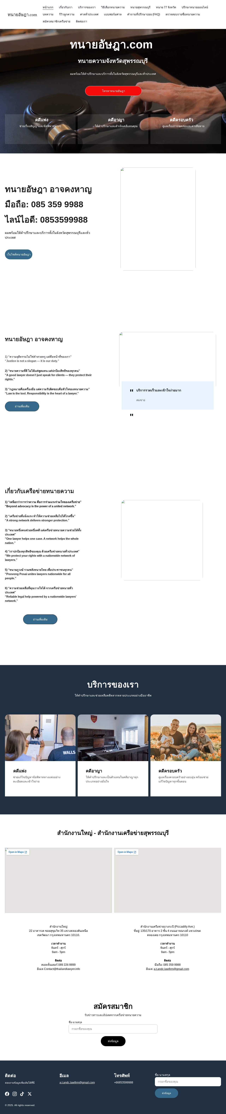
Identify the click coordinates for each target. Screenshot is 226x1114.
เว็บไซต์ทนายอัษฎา (19, 254)
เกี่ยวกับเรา (65, 7)
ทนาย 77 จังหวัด (166, 7)
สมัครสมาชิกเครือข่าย (56, 21)
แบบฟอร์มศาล (113, 14)
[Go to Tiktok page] (22, 1094)
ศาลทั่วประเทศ (89, 14)
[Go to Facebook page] (7, 1094)
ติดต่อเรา (81, 21)
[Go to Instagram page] (15, 1094)
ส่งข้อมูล (113, 1041)
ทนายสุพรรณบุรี (140, 7)
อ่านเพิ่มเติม (22, 406)
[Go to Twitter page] (30, 1094)
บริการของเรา (87, 7)
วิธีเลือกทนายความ (113, 7)
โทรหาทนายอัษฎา (113, 91)
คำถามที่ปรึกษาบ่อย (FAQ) (143, 14)
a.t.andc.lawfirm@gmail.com (171, 968)
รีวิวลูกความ (67, 14)
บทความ (48, 14)
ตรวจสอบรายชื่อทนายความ (183, 14)
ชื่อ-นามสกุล (75, 1022)
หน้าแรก (48, 7)
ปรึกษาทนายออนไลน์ (195, 7)
